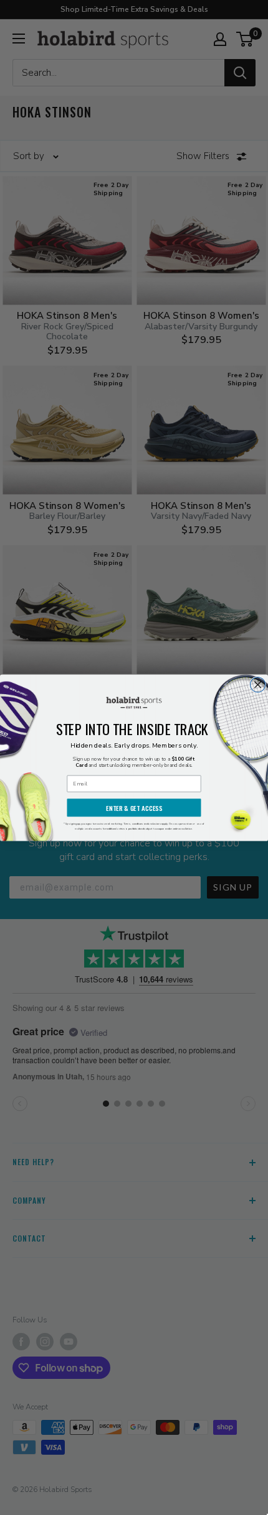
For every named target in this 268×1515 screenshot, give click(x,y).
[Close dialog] (258, 684)
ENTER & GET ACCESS (134, 807)
